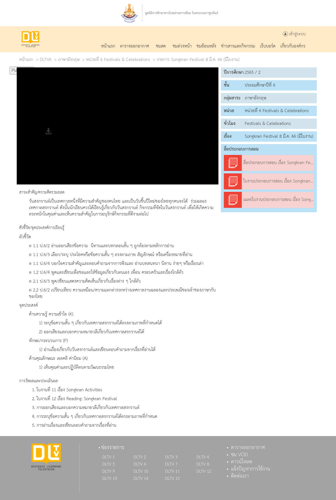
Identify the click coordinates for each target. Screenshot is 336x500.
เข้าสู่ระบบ (297, 34)
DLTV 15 (172, 478)
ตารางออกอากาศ (248, 448)
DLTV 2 (140, 457)
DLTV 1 (108, 457)
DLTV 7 (171, 464)
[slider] (58, 68)
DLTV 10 (141, 471)
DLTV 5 (108, 464)
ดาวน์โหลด (241, 462)
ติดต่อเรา (240, 476)
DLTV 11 (172, 471)
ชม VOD (239, 455)
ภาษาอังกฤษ (68, 59)
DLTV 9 (108, 471)
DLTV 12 (204, 471)
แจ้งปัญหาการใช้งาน (250, 469)
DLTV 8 (203, 464)
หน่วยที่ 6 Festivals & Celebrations (118, 59)
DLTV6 (45, 59)
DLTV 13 (109, 478)
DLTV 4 (203, 457)
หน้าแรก (26, 59)
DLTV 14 (141, 478)
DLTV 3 (171, 457)
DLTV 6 (140, 464)
